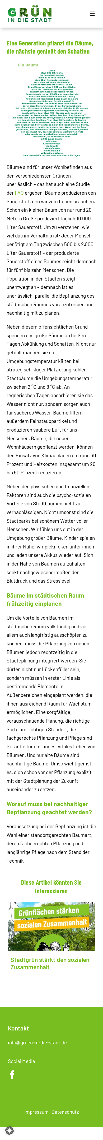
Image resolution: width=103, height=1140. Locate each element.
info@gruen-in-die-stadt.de (37, 1042)
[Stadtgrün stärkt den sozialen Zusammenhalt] (51, 926)
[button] (12, 942)
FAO (19, 193)
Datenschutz (65, 1112)
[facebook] (12, 1074)
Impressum (36, 1112)
